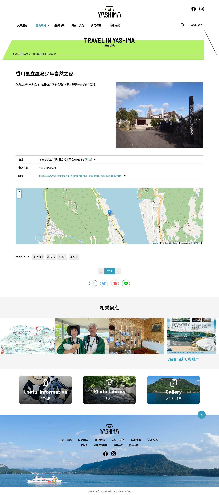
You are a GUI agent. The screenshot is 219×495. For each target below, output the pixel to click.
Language (196, 24)
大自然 (39, 256)
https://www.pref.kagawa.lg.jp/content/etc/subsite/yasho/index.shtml (80, 176)
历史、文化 (77, 25)
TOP (109, 271)
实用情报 (96, 25)
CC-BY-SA (195, 243)
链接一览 (118, 445)
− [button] (19, 195)
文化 (52, 256)
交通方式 (115, 25)
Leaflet (155, 243)
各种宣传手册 (100, 445)
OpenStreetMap (171, 243)
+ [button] (19, 191)
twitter (104, 283)
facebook (93, 283)
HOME (16, 53)
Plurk (115, 283)
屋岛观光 (41, 25)
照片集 (84, 445)
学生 (75, 256)
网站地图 (133, 445)
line (126, 283)
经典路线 (59, 25)
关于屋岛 (22, 25)
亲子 (64, 256)
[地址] (88, 159)
